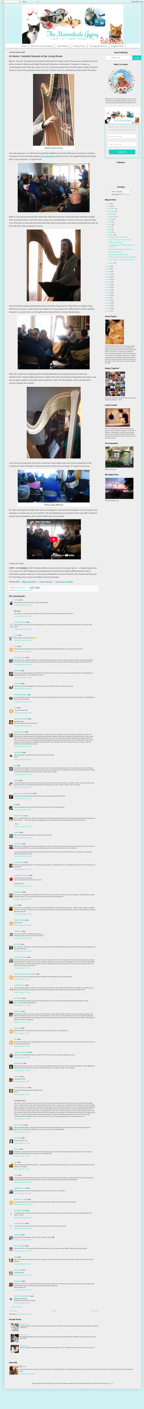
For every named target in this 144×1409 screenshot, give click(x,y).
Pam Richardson (19, 732)
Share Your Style (29, 581)
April (110, 229)
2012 (108, 298)
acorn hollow (18, 752)
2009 (108, 305)
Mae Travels (18, 998)
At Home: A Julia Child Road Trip (118, 254)
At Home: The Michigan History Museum (120, 249)
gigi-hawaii (17, 1028)
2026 (108, 204)
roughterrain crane (20, 1188)
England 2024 (117, 46)
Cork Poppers (63, 46)
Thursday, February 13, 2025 (23, 1290)
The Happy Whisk (19, 1223)
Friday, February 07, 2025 (22, 968)
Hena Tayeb (18, 1270)
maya (16, 905)
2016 (108, 287)
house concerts (24, 590)
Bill (15, 804)
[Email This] (30, 587)
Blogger (111, 1383)
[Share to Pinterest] (39, 587)
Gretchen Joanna (19, 920)
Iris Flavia (17, 944)
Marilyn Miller (18, 1063)
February (111, 235)
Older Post (94, 1311)
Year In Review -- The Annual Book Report (121, 259)
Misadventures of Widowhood (23, 793)
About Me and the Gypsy (42, 46)
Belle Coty (17, 590)
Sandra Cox (18, 931)
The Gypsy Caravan (98, 46)
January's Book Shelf (114, 252)
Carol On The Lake (20, 622)
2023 (108, 269)
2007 (108, 311)
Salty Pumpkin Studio (21, 719)
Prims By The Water (20, 957)
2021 (108, 274)
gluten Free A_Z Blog (20, 1199)
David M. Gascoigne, (20, 694)
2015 (108, 290)
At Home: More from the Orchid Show (119, 240)
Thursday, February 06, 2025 (23, 605)
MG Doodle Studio (19, 1210)
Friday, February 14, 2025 (22, 1303)
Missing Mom (24, 1346)
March (111, 232)
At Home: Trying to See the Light (118, 237)
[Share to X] (35, 587)
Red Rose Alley (19, 816)
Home (24, 46)
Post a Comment (17, 1307)
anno (15, 1162)
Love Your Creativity (64, 581)
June (110, 224)
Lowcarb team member (21, 875)
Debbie (16, 780)
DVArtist (16, 1149)
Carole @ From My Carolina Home (25, 974)
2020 (108, 277)
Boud (15, 646)
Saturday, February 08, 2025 (22, 1182)
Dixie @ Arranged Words (22, 1296)
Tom (15, 707)
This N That (17, 1138)
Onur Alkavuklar (47, 156)
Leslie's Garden (19, 862)
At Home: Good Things (115, 242)
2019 (108, 279)
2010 (108, 303)
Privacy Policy (79, 46)
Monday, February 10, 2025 (22, 1275)
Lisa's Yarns (18, 844)
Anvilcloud (17, 670)
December (112, 208)
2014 (108, 292)
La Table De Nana (19, 985)
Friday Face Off (45, 581)
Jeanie (24, 1366)
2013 (108, 295)
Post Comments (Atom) (24, 1314)
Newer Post (13, 1311)
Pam (15, 1039)
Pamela (16, 600)
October (111, 214)
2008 (108, 308)
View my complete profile (27, 1374)
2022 (108, 271)
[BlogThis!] (32, 587)
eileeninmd (17, 683)
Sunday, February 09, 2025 (22, 1264)
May (110, 227)
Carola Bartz (18, 892)
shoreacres (17, 1011)
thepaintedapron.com (21, 1087)
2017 (108, 285)
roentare (17, 832)
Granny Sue (18, 1281)
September (112, 216)
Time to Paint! (24, 1335)
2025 (108, 206)
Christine (17, 1076)
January (111, 263)
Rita (15, 765)
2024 (108, 266)
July (110, 221)
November (112, 211)
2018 (108, 282)
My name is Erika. (19, 657)
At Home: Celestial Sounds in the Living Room (122, 257)
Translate (127, 194)
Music (31, 590)
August (111, 219)
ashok (16, 635)
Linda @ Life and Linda (21, 1052)
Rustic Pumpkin (19, 1125)
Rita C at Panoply (19, 1246)
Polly (15, 1257)
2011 (108, 300)
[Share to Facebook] (37, 587)
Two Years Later (25, 1324)
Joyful (16, 1175)
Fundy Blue (17, 1235)
